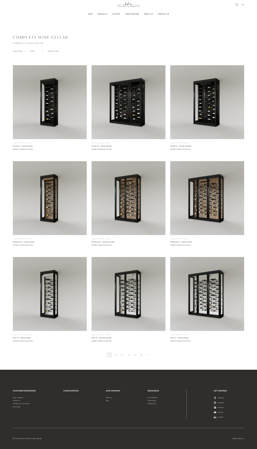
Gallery (116, 14)
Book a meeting (18, 398)
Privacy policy (152, 400)
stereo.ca (241, 438)
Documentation (152, 397)
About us (148, 14)
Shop (90, 14)
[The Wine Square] (128, 4)
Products (102, 14)
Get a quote (16, 407)
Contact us (163, 14)
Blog (107, 400)
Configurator (132, 14)
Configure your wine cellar (21, 403)
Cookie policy (152, 403)
